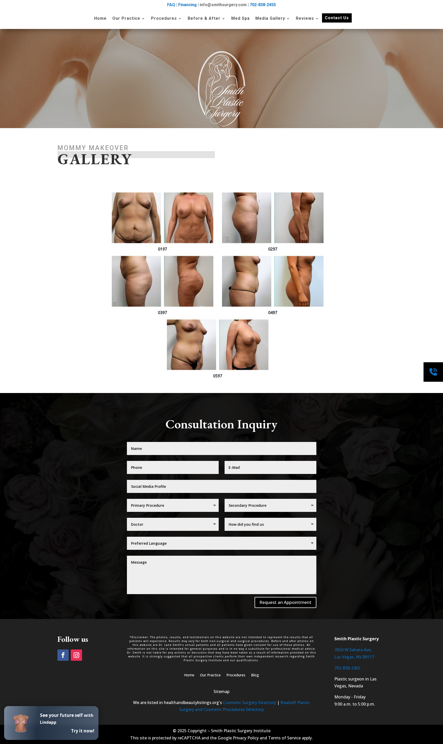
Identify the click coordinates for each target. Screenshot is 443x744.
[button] (162, 220)
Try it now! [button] (82, 731)
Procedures (164, 19)
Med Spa (240, 19)
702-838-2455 (263, 4)
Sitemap (221, 691)
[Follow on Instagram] (76, 655)
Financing (187, 4)
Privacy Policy (246, 738)
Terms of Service (284, 738)
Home (100, 19)
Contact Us (337, 17)
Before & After (204, 19)
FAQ (171, 4)
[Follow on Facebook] (63, 655)
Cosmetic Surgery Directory (249, 702)
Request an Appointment (285, 602)
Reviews (305, 19)
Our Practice (126, 19)
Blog (255, 675)
